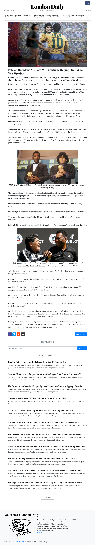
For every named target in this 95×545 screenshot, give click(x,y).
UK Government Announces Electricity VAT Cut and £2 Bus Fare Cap (76, 16)
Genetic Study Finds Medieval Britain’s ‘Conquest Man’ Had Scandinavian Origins (18, 16)
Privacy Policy (42, 542)
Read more (40, 532)
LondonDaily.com (18, 542)
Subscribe (82, 348)
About (35, 542)
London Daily (47, 6)
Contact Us (29, 542)
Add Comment (81, 334)
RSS (74, 519)
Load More (47, 497)
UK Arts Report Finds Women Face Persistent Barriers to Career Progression (47, 16)
